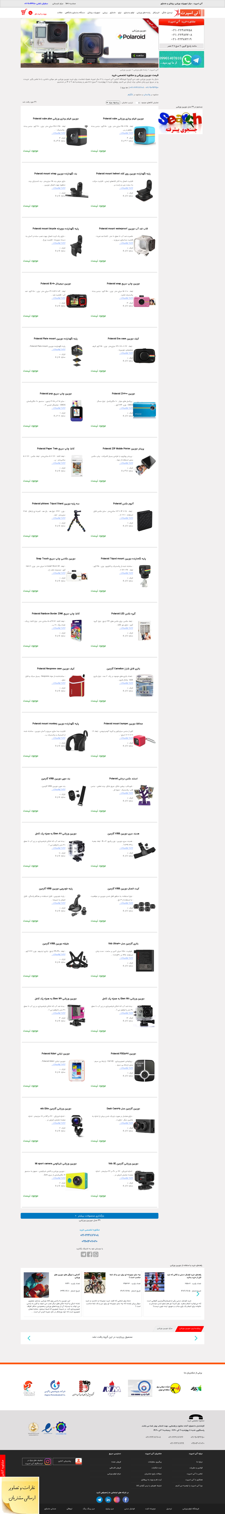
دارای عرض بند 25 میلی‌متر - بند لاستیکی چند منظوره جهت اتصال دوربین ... (46, 184)
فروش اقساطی (115, 1467)
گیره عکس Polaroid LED (123, 614)
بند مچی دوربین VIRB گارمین (55, 779)
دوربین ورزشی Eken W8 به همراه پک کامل (123, 999)
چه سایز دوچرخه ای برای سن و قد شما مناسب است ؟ (125, 1276)
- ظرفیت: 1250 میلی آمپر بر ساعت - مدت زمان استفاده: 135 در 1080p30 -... (114, 954)
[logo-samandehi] (33, 1429)
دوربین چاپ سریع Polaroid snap (123, 284)
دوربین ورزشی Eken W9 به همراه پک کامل (56, 999)
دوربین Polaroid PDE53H (123, 1054)
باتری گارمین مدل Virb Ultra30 (123, 944)
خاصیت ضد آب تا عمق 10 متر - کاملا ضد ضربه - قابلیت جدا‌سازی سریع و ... (114, 239)
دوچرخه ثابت (150, 1508)
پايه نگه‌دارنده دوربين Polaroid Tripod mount (123, 559)
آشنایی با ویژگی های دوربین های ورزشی (67, 1276)
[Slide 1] (89, 63)
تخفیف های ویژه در (35, 1460)
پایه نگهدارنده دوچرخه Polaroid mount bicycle (56, 229)
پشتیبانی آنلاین (64, 1461)
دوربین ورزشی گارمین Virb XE (123, 1164)
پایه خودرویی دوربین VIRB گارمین (56, 889)
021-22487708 (137, 87)
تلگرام (130, 94)
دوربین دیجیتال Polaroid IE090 (56, 284)
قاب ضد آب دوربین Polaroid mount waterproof (123, 229)
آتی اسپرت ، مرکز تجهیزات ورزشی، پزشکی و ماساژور (181, 3)
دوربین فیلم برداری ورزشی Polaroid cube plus (56, 119)
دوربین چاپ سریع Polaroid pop (56, 394)
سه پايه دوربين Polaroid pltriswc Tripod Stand (55, 504)
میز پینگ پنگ (89, 1508)
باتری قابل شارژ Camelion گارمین (123, 669)
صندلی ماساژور (50, 1508)
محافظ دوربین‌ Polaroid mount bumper (123, 724)
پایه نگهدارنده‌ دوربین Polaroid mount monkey (56, 724)
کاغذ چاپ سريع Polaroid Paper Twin (55, 449)
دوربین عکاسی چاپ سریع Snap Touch (55, 559)
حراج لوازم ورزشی (114, 1473)
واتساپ (146, 94)
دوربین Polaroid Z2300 (123, 394)
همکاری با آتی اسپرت (193, 1479)
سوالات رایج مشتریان (153, 1473)
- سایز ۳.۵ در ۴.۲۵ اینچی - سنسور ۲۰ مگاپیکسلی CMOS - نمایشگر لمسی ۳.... (45, 404)
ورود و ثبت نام (40, 14)
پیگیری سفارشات (155, 1461)
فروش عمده (116, 1461)
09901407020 (89, 1241)
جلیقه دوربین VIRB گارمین (56, 944)
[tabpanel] (112, 1338)
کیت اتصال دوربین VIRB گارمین (123, 889)
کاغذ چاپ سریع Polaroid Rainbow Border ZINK (56, 614)
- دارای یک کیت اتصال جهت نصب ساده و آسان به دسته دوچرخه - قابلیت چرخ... (45, 239)
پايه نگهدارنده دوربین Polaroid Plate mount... (47, 348)
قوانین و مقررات (195, 1467)
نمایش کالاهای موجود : (149, 102)
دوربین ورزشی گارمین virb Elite (55, 1109)
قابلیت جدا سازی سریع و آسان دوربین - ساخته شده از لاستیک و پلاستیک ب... (44, 734)
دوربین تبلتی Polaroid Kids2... (53, 1063)
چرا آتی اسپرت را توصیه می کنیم (189, 1485)
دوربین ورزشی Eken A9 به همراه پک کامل (55, 834)
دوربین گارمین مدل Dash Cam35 (123, 1109)
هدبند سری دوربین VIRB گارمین (123, 834)
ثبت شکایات (157, 1467)
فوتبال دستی (129, 1508)
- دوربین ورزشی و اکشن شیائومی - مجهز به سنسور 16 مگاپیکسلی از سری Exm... (45, 1174)
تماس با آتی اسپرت (194, 1473)
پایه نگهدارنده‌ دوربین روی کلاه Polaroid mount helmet (123, 174)
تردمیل (169, 1508)
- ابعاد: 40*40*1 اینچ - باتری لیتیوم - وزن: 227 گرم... (44, 953)
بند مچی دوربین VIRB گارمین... (53, 788)
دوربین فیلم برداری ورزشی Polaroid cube (123, 119)
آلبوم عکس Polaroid (123, 504)
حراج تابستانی (57, 3)
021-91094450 (152, 87)
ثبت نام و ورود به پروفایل (151, 1479)
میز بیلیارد (109, 1508)
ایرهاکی (69, 1508)
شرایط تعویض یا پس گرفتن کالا (149, 1485)
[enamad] (48, 1429)
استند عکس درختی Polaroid (123, 779)
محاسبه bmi (71, 3)
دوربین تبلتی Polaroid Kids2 (56, 1054)
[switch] (137, 103)
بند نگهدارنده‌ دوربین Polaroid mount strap (55, 174)
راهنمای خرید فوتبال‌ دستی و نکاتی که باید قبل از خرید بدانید (184, 1276)
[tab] (189, 1329)
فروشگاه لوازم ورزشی (190, 1508)
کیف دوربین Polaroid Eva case (123, 339)
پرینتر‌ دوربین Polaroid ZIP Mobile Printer (123, 449)
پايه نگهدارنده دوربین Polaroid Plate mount (55, 339)
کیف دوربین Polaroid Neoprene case (55, 669)
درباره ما (199, 1461)
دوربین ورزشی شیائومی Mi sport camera (56, 1164)
